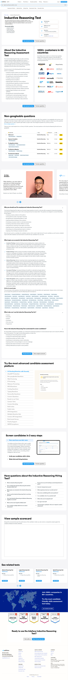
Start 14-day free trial (38, 639)
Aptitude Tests (19, 8)
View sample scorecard (39, 353)
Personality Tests (41, 8)
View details (5, 580)
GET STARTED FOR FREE (48, 608)
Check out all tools (38, 667)
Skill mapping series (38, 656)
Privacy (33, 676)
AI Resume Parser (21, 661)
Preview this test (27, 353)
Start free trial (64, 1)
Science (19, 653)
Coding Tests (25, 8)
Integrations (20, 658)
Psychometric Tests (32, 8)
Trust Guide (39, 676)
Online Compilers (38, 661)
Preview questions (40, 41)
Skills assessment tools (39, 651)
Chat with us (27, 639)
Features (19, 656)
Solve (61, 139)
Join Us (52, 653)
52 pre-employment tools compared (41, 653)
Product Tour (20, 651)
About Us (52, 651)
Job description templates (39, 658)
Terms (28, 676)
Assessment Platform (11, 8)
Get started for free (28, 41)
